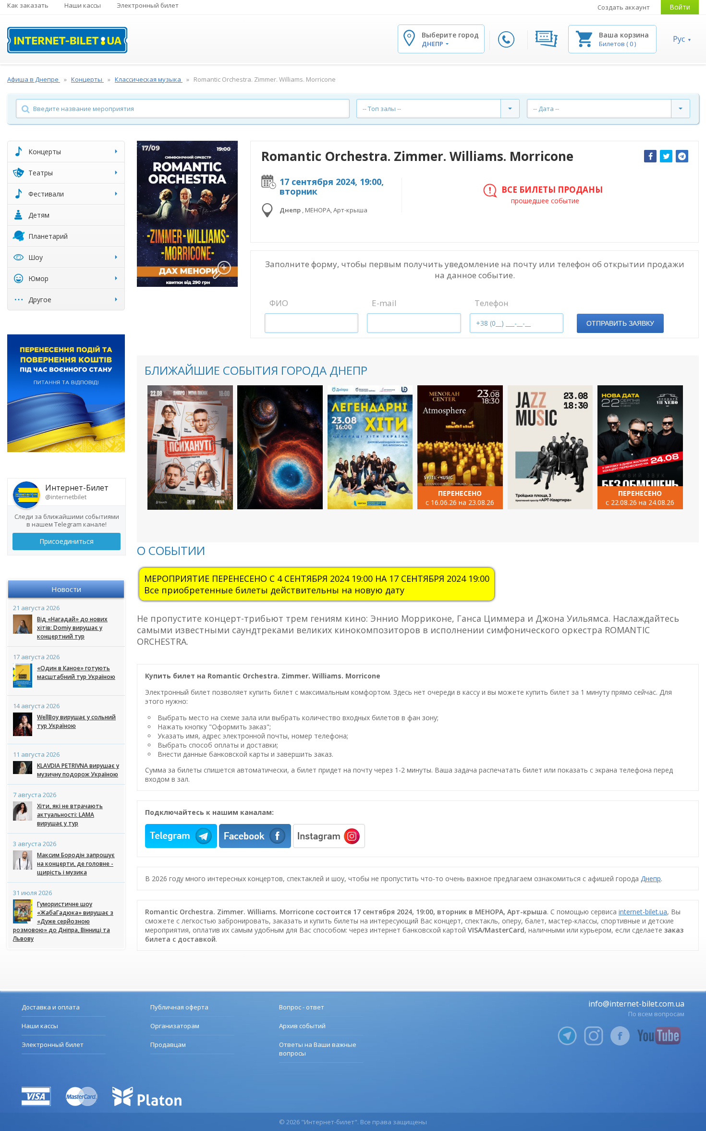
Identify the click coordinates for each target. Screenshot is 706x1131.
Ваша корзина (624, 34)
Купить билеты (190, 492)
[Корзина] (584, 38)
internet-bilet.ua (643, 911)
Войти (679, 7)
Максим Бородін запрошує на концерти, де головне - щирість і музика (76, 863)
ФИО (278, 302)
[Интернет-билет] (67, 40)
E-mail (384, 302)
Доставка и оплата (51, 1007)
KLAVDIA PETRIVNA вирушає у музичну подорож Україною (78, 770)
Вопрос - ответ (301, 1007)
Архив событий (302, 1025)
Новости (66, 589)
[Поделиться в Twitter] (666, 156)
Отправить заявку (620, 323)
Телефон (492, 302)
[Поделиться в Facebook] (650, 156)
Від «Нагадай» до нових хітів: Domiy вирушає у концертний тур (72, 627)
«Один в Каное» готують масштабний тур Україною (76, 672)
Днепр (651, 878)
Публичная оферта (179, 1007)
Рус (679, 39)
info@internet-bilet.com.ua (636, 1003)
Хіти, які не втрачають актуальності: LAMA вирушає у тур (70, 814)
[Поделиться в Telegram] (682, 156)
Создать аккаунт (623, 7)
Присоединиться (66, 541)
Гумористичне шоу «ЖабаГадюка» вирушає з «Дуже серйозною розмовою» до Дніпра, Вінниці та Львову (63, 921)
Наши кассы (82, 5)
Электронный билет (148, 5)
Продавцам (168, 1044)
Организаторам (174, 1025)
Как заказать (28, 5)
